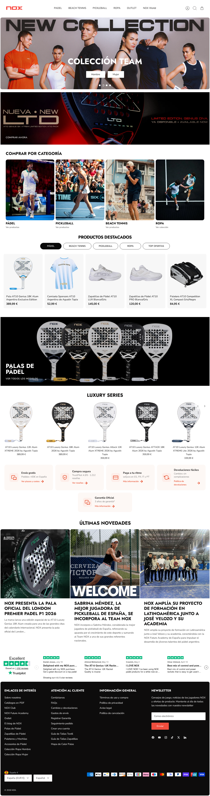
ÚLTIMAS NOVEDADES (105, 523)
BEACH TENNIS (77, 8)
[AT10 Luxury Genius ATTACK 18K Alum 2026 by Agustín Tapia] (147, 422)
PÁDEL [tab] (50, 246)
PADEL (58, 8)
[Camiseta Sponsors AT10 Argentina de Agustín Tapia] (64, 273)
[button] (99, 85)
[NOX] (14, 8)
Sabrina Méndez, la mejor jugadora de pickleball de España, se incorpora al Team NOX (103, 611)
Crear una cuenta (60, 728)
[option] (105, 53)
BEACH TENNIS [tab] (77, 246)
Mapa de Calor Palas (62, 744)
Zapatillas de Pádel (15, 733)
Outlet (7, 718)
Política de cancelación (112, 713)
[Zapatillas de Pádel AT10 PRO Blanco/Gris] (146, 273)
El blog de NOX (13, 723)
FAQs (54, 702)
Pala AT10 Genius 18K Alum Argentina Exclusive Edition (22, 298)
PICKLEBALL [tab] (105, 246)
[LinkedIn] (185, 737)
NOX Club (10, 708)
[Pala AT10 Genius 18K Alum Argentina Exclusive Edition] (23, 273)
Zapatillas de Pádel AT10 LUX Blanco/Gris (102, 298)
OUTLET (131, 8)
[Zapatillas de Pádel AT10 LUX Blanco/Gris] (105, 273)
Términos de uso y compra (114, 697)
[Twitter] (178, 737)
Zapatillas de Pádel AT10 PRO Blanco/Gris (143, 298)
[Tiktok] (172, 737)
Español (40, 778)
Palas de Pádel (12, 728)
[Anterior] (198, 406)
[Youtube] (159, 737)
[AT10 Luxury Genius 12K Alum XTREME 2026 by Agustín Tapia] (21, 422)
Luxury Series (105, 395)
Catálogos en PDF (14, 702)
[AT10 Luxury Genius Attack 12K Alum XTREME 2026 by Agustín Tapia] (105, 422)
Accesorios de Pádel (15, 744)
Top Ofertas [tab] (156, 246)
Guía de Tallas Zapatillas (64, 738)
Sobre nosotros (12, 697)
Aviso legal (106, 708)
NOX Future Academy (16, 713)
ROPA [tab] (130, 246)
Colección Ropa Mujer (16, 754)
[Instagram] (166, 737)
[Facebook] (153, 737)
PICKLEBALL (100, 8)
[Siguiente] (205, 406)
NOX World (149, 8)
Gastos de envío (60, 713)
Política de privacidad (111, 702)
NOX (14, 790)
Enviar (160, 726)
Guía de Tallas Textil (62, 733)
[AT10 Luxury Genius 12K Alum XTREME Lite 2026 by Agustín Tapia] (189, 422)
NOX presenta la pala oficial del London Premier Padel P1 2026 (30, 608)
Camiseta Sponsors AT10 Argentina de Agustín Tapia (62, 298)
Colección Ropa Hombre (17, 749)
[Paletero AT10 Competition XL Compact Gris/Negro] (186, 273)
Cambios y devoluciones (64, 708)
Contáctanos (58, 697)
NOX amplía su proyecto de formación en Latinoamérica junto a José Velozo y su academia (173, 613)
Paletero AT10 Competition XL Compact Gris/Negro (185, 298)
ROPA (117, 8)
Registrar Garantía (61, 718)
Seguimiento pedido (62, 723)
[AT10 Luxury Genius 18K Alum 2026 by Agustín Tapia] (63, 422)
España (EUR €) (16, 778)
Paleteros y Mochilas (15, 738)
